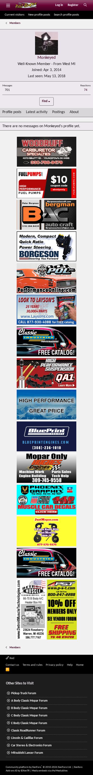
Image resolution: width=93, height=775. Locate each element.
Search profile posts (66, 14)
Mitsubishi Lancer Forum (27, 752)
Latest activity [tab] (36, 112)
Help (70, 664)
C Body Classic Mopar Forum (29, 715)
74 (85, 90)
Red (11, 658)
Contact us (12, 664)
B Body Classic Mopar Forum (29, 708)
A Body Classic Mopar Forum (29, 700)
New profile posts (39, 14)
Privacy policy (54, 664)
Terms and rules (32, 664)
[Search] (85, 5)
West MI (68, 64)
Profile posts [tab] (11, 112)
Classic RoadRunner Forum (28, 730)
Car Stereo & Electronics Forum (31, 745)
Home (79, 664)
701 (7, 90)
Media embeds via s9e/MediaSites (49, 771)
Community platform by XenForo (39, 767)
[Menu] (8, 5)
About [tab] (74, 112)
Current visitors (14, 14)
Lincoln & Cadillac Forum (27, 738)
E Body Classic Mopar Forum (29, 723)
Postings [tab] (58, 112)
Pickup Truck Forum (23, 693)
